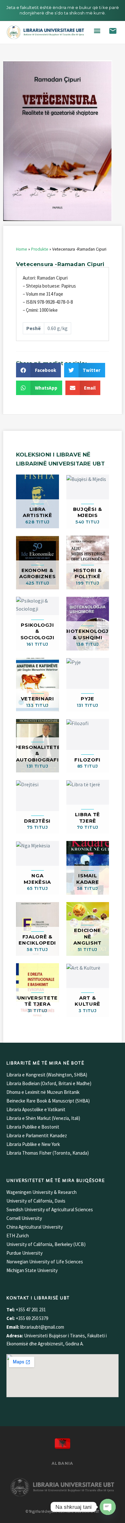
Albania (62, 1463)
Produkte (39, 249)
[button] (97, 30)
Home (21, 249)
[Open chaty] (108, 1507)
